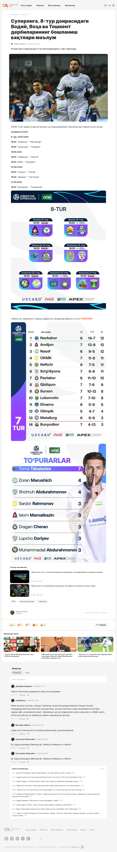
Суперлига (43, 601)
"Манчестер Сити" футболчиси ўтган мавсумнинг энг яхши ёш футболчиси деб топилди (48, 790)
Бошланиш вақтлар (27, 601)
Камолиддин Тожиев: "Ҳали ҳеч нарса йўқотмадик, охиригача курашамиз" (44, 805)
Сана (27, 673)
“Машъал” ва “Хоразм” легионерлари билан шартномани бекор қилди (95, 655)
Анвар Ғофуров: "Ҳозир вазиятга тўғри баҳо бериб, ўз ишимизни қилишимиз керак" (47, 781)
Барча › (102, 769)
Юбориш (22, 695)
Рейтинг (16, 673)
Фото (92, 830)
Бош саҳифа (26, 5)
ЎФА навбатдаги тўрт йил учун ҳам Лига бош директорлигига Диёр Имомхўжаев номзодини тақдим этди (56, 656)
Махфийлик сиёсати (29, 847)
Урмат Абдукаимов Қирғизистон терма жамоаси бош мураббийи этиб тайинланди (46, 809)
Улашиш (102, 625)
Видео (83, 830)
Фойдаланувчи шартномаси (47, 847)
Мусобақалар (54, 5)
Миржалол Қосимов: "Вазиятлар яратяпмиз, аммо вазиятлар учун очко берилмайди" (48, 785)
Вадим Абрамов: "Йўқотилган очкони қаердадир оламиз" (37, 800)
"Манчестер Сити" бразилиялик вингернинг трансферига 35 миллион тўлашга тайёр (63, 586)
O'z (109, 5)
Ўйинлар (40, 5)
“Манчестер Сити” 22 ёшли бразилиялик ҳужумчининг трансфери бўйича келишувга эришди (66, 572)
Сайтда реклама (64, 847)
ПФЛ (13, 601)
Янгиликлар (70, 5)
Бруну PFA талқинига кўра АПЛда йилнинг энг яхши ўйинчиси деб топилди (43, 773)
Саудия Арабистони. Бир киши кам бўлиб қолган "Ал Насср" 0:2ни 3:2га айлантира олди (48, 777)
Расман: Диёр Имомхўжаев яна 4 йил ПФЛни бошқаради (19, 655)
